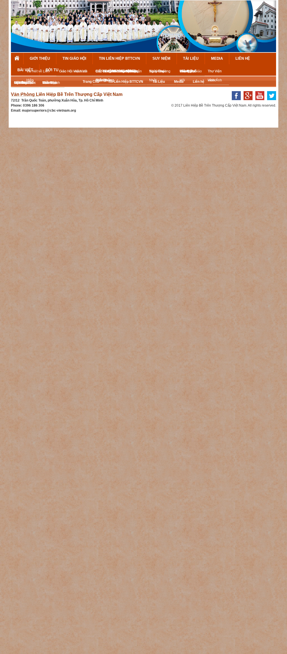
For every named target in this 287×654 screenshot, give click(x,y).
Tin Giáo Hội (74, 58)
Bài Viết (25, 70)
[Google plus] (247, 102)
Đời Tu (52, 70)
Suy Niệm (161, 58)
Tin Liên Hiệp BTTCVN (119, 58)
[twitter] (270, 102)
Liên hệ (242, 58)
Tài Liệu (190, 58)
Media (217, 58)
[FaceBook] (235, 102)
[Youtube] (258, 102)
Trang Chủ (17, 58)
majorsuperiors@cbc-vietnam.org (49, 110)
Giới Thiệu (40, 58)
